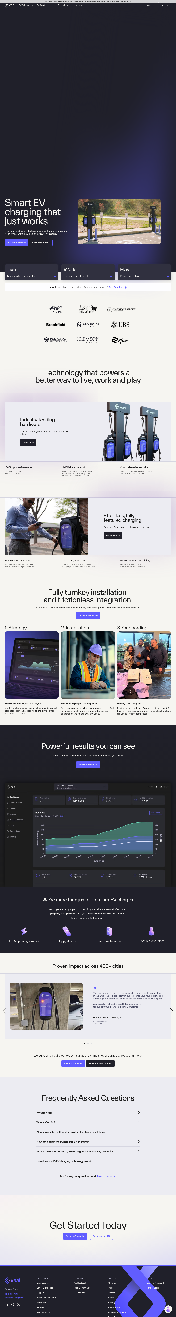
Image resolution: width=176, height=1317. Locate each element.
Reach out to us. (106, 1176)
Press (110, 1287)
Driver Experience (45, 1287)
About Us (112, 1282)
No (130, 1)
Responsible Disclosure (118, 1312)
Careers (111, 1292)
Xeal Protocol (80, 1282)
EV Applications (44, 5)
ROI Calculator (43, 1312)
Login (163, 5)
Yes (128, 1)
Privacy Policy (114, 1307)
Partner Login (153, 1287)
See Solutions (116, 287)
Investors (112, 1297)
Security (111, 1302)
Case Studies (43, 1282)
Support (40, 1292)
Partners (78, 5)
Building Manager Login (157, 1282)
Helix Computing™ (82, 1287)
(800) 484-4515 (11, 1294)
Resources (41, 1302)
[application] (168, 1309)
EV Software (79, 1292)
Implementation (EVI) (46, 1297)
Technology (63, 5)
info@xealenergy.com (14, 1298)
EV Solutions (24, 5)
